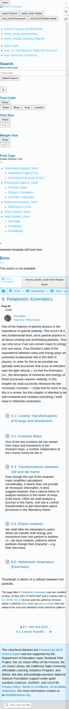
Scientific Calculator (21, 197)
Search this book (9, 67)
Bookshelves (38, 291)
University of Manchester (27, 320)
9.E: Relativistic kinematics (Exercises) (32, 564)
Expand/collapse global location (65, 290)
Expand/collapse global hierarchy (5, 291)
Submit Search (10, 78)
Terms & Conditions (35, 687)
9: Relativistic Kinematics (32, 592)
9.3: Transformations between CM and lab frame (35, 469)
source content (46, 603)
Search (7, 705)
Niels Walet (19, 316)
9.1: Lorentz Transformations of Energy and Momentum (34, 418)
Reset (5, 102)
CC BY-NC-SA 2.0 (12, 599)
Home (17, 291)
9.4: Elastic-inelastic (27, 524)
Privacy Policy (11, 687)
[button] (14, 226)
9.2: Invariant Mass (26, 436)
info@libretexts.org (17, 695)
